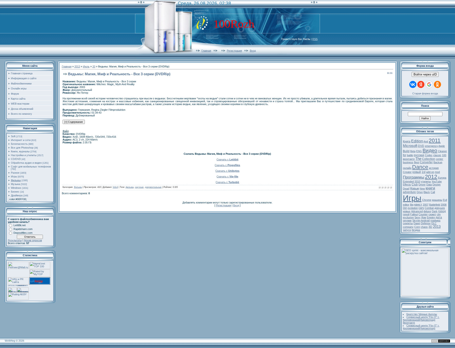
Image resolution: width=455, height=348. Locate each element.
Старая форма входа (425, 93)
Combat (429, 208)
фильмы (130, 187)
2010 (417, 181)
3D (430, 227)
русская (419, 155)
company (408, 226)
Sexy (417, 217)
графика (435, 220)
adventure (409, 192)
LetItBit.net (20, 225)
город (442, 211)
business (408, 162)
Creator (407, 172)
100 (444, 155)
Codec (428, 155)
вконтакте (409, 159)
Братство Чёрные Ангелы (421, 314)
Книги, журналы (20, 151)
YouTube (437, 181)
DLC (434, 223)
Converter (426, 162)
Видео (430, 150)
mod (437, 172)
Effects (407, 184)
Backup (437, 162)
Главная (206, 50)
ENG (419, 151)
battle (410, 155)
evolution (413, 208)
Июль (86, 66)
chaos (424, 226)
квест (418, 204)
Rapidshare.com (23, 229)
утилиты (426, 181)
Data (429, 184)
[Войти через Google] (429, 84)
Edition (417, 141)
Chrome (426, 199)
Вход (253, 50)
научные (139, 187)
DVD (421, 146)
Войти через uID (425, 74)
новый (416, 172)
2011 (435, 140)
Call (433, 192)
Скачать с (227, 159)
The (418, 159)
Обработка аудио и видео (26, 162)
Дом (423, 217)
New (422, 188)
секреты (408, 223)
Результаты (15, 240)
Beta (412, 151)
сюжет (432, 214)
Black (426, 192)
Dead (406, 188)
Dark (434, 211)
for (404, 155)
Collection (428, 159)
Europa (442, 177)
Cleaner (442, 151)
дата (439, 217)
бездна (416, 230)
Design (436, 184)
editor (406, 204)
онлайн (407, 168)
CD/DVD (16, 159)
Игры (14, 176)
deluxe (427, 211)
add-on (430, 172)
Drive (420, 192)
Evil (445, 199)
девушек (439, 208)
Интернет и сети (21, 140)
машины (437, 199)
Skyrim (416, 220)
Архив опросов (33, 240)
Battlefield (434, 204)
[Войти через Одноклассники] (437, 84)
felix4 (115, 187)
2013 (77, 66)
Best (416, 162)
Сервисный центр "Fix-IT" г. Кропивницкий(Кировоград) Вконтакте (421, 320)
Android (425, 220)
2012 (431, 177)
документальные (153, 187)
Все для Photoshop (22, 147)
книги (430, 188)
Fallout (414, 214)
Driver (422, 184)
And (425, 141)
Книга (406, 141)
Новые (414, 188)
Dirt (405, 208)
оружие (407, 220)
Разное (15, 172)
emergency (431, 146)
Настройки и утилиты (23, 155)
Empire (431, 217)
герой (406, 214)
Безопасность (19, 143)
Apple (441, 146)
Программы (413, 177)
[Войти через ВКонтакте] (412, 84)
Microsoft (410, 146)
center (439, 159)
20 (93, 66)
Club (415, 184)
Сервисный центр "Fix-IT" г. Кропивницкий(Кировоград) (421, 327)
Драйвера (17, 195)
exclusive (408, 217)
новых (406, 211)
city (439, 214)
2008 (443, 204)
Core (417, 226)
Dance (420, 167)
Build (406, 151)
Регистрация (234, 50)
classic (437, 155)
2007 (425, 204)
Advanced (417, 211)
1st (423, 172)
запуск (407, 230)
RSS (315, 39)
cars (421, 208)
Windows (16, 187)
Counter (423, 214)
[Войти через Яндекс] (420, 84)
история (434, 168)
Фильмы (16, 180)
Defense (426, 223)
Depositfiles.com (23, 232)
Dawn (417, 223)
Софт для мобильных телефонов (31, 166)
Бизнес (15, 191)
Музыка (15, 184)
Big (412, 204)
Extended (408, 181)
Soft (13, 136)
